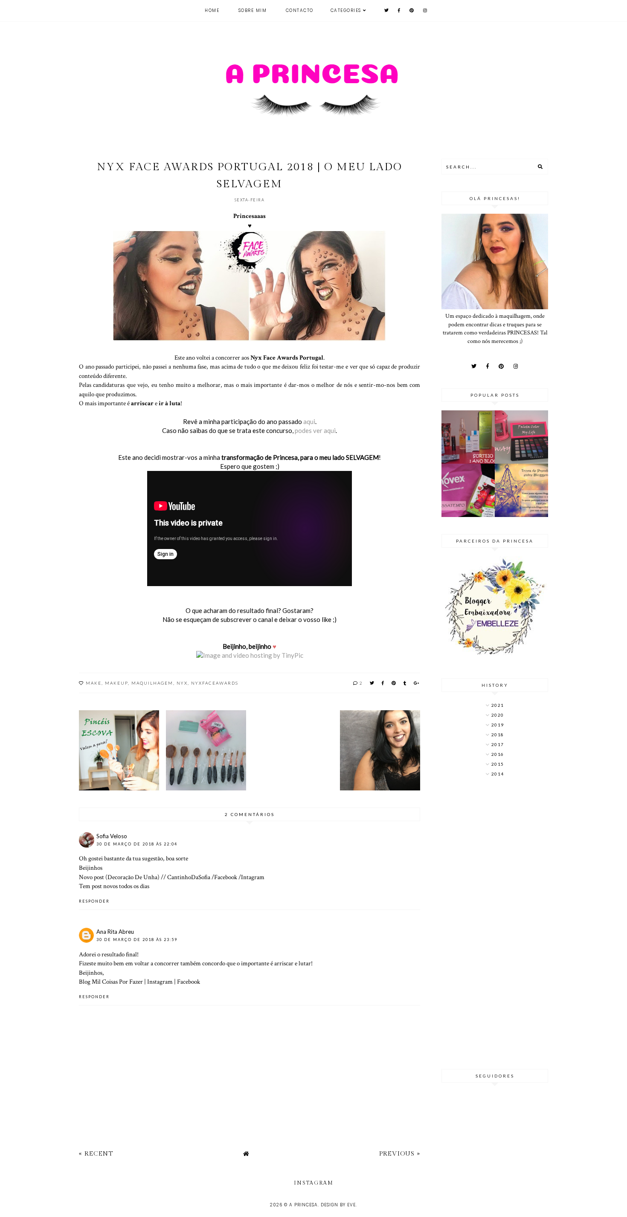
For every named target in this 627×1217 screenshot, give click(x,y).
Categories (346, 10)
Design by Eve (338, 1205)
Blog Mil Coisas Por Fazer (111, 981)
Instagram (160, 981)
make (94, 682)
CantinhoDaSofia (188, 877)
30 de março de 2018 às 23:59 (136, 939)
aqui (309, 421)
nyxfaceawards (214, 682)
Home (212, 10)
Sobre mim (252, 10)
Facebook (225, 877)
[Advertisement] (494, 924)
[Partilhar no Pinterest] (394, 682)
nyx (182, 682)
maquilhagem (152, 682)
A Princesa (303, 1205)
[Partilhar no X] (372, 682)
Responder (94, 901)
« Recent (96, 1153)
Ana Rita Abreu (115, 931)
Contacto (300, 10)
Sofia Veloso (111, 836)
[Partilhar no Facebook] (383, 682)
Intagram (252, 877)
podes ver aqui (314, 430)
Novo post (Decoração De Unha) (119, 877)
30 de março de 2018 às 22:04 (136, 844)
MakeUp (116, 682)
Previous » (399, 1153)
